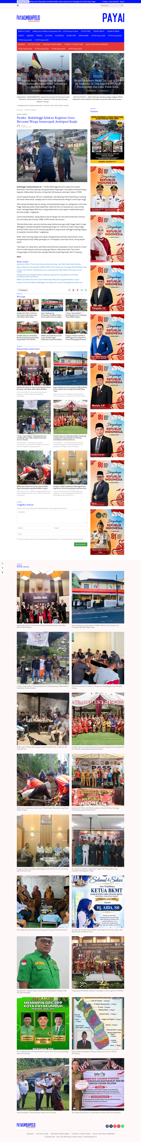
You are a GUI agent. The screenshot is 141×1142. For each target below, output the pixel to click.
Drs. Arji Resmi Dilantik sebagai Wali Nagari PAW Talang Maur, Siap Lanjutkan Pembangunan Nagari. (94, 870)
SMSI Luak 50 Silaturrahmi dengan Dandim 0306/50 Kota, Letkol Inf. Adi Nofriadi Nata (42, 748)
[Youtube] (118, 1126)
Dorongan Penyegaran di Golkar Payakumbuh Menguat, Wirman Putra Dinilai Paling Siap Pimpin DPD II (98, 83)
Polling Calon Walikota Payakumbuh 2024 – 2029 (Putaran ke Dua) (55, 31)
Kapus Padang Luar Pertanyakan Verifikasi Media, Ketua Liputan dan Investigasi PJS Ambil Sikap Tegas (52, 267)
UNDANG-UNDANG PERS (73, 44)
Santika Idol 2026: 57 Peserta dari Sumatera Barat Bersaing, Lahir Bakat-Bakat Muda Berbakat (49, 264)
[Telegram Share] (81, 290)
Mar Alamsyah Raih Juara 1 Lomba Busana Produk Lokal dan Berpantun (96, 1112)
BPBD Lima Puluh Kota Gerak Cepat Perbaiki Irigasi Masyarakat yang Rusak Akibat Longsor (48, 280)
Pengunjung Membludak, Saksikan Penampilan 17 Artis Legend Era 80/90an (97, 991)
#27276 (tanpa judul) (115, 36)
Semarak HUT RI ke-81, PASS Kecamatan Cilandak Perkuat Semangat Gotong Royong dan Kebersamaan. (95, 809)
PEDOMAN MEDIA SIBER (52, 44)
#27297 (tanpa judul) (42, 40)
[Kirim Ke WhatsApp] (85, 290)
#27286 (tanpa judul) (25, 40)
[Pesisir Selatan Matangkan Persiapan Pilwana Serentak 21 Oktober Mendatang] (98, 1023)
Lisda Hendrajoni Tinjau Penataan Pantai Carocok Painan (36, 1112)
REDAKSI (21, 44)
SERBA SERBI (83, 36)
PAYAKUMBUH (98, 31)
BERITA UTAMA (24, 31)
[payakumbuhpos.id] (28, 19)
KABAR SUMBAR (113, 31)
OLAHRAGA (59, 36)
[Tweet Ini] (73, 290)
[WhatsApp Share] (2, 563)
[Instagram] (115, 1126)
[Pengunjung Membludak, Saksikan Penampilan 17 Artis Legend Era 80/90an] (98, 962)
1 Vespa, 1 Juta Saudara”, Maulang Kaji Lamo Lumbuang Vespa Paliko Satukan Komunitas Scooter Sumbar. (49, 271)
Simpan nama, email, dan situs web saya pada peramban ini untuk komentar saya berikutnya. (51, 539)
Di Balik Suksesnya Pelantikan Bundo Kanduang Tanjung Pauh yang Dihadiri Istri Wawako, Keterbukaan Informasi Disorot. (48, 276)
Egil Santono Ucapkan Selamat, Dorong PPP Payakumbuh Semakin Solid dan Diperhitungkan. (41, 992)
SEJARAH (30, 36)
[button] (122, 5)
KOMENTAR (71, 36)
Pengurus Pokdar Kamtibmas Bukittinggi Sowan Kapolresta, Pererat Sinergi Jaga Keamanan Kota (50, 282)
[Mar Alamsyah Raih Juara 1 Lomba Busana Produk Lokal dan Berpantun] (98, 1084)
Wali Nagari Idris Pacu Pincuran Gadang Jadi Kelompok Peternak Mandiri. (42, 930)
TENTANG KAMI (34, 44)
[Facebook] (107, 1126)
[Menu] (18, 5)
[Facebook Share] (69, 290)
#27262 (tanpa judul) (98, 36)
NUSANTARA (86, 31)
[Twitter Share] (2, 572)
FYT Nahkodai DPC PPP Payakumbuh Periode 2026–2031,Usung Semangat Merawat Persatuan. (43, 1052)
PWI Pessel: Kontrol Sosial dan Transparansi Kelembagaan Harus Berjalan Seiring (89, 1)
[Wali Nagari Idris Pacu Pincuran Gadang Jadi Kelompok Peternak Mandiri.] (43, 901)
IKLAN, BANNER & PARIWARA (97, 44)
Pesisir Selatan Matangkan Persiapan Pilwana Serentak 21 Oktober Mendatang (94, 1052)
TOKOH (21, 36)
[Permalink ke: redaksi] (18, 126)
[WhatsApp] (122, 1126)
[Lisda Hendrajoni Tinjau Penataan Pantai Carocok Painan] (43, 1084)
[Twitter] (111, 1126)
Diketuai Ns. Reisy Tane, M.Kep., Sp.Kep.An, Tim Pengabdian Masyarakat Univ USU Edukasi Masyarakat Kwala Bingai (43, 82)
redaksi (23, 125)
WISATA (39, 36)
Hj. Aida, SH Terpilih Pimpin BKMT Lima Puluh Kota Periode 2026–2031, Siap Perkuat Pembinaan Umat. (97, 931)
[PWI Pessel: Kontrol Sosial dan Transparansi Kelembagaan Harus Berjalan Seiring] (98, 658)
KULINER (48, 36)
